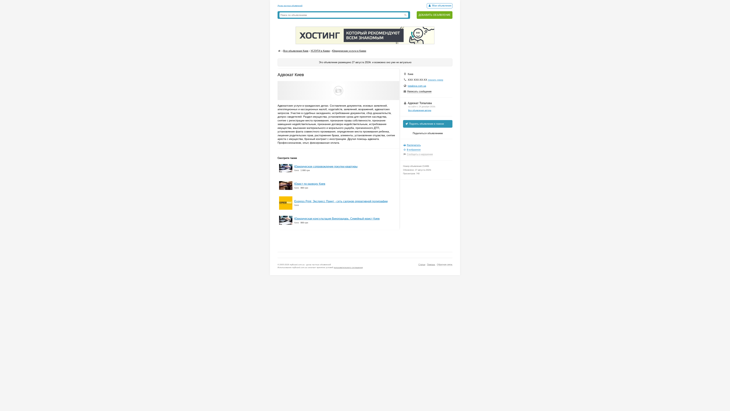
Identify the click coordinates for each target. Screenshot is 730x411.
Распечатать (414, 145)
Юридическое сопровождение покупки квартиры (326, 166)
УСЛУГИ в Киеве (320, 50)
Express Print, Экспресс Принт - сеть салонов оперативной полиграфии (341, 201)
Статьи (421, 264)
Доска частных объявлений (290, 6)
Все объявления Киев (295, 50)
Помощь (431, 264)
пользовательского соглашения (348, 267)
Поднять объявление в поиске (426, 123)
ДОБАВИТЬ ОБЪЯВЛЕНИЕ (435, 15)
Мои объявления (441, 5)
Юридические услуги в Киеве (349, 50)
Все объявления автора (419, 110)
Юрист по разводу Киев (309, 183)
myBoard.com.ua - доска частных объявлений (310, 265)
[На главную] (279, 50)
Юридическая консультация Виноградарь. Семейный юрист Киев (337, 218)
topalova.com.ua (417, 85)
